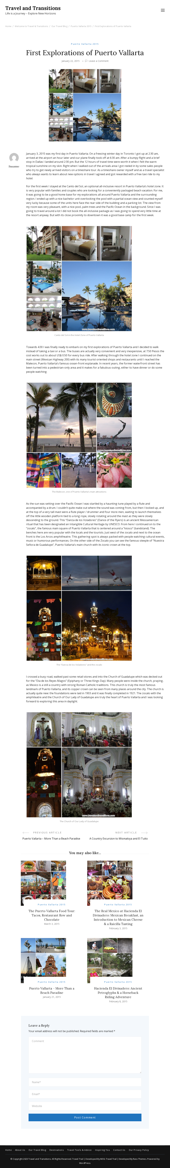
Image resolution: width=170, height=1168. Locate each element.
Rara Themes (139, 1159)
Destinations (56, 1150)
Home (8, 1150)
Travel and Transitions (33, 8)
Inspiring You (102, 1150)
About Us (20, 1150)
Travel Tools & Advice (79, 1150)
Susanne (14, 166)
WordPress (84, 1163)
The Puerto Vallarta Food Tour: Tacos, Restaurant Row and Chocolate (52, 915)
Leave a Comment (99, 61)
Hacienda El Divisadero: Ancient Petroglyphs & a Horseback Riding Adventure (118, 992)
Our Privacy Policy (139, 1150)
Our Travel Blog (37, 1150)
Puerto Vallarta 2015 (85, 44)
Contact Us (119, 1150)
